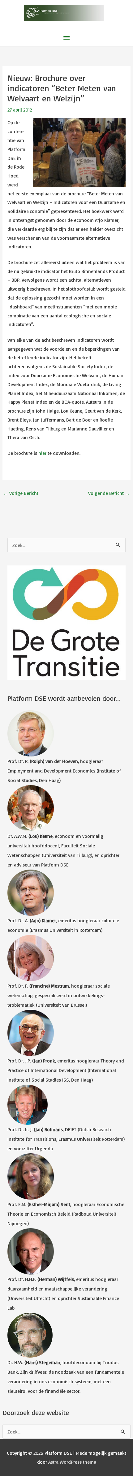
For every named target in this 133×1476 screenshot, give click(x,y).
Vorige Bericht (20, 493)
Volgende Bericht (109, 493)
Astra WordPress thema (72, 1462)
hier (42, 453)
